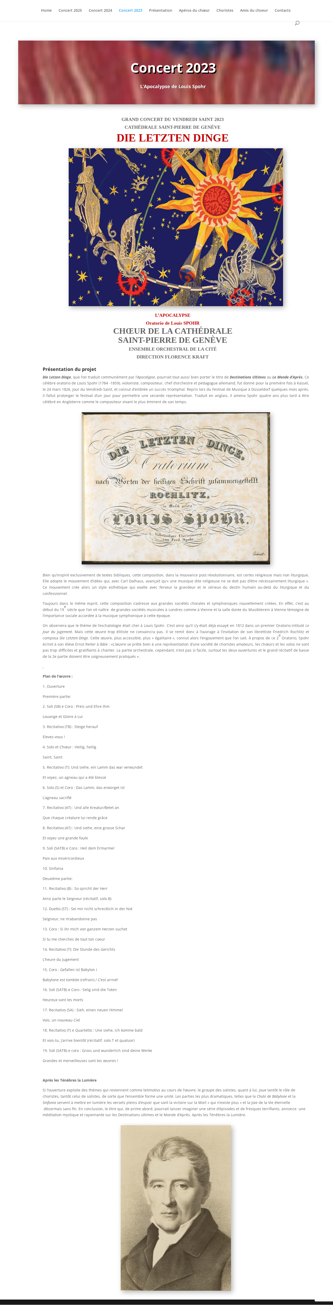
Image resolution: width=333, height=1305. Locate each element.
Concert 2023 (130, 11)
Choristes (224, 11)
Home (46, 11)
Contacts (283, 11)
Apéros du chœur (194, 11)
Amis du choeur (254, 11)
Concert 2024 (100, 11)
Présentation (160, 11)
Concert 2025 (70, 11)
